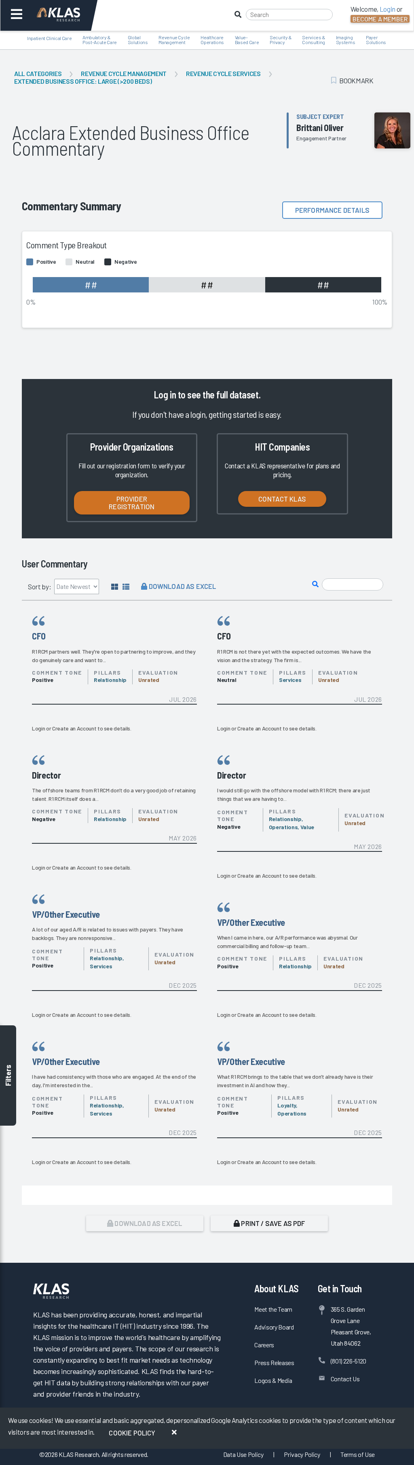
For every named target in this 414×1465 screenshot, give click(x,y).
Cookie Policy (132, 1433)
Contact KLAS (282, 499)
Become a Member (380, 19)
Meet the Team (273, 1309)
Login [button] (387, 9)
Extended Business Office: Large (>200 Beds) (83, 81)
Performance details (332, 210)
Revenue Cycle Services (223, 73)
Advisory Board (274, 1327)
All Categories (37, 73)
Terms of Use (357, 1454)
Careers (264, 1345)
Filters (8, 1075)
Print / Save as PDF (272, 1223)
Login (38, 728)
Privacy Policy (302, 1454)
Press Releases (274, 1362)
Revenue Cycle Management (124, 73)
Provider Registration (131, 502)
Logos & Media (273, 1380)
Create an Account (74, 728)
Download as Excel (181, 586)
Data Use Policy (243, 1454)
